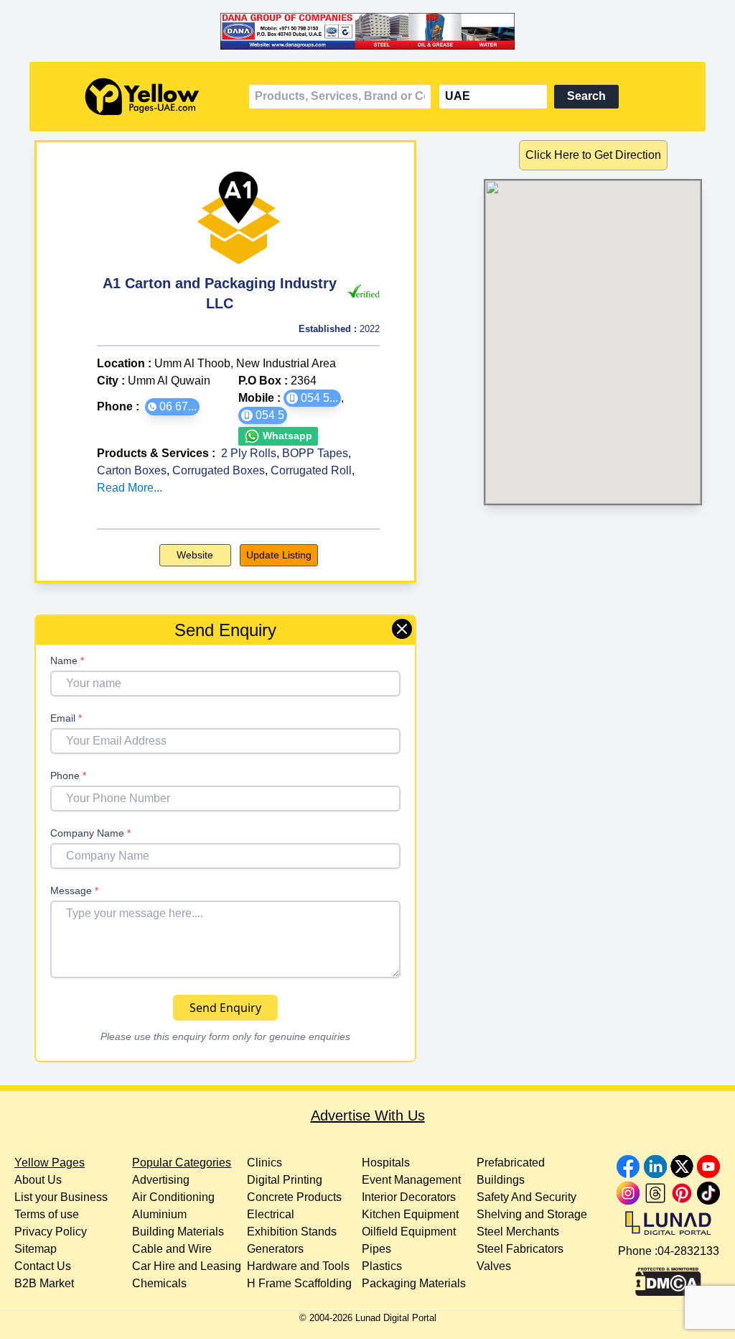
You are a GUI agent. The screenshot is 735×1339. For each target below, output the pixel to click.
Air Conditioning (173, 1197)
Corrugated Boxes (218, 470)
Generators (275, 1249)
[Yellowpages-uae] (142, 96)
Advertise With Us (368, 1115)
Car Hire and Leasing (186, 1266)
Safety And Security (526, 1197)
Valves (494, 1266)
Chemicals (159, 1283)
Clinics (264, 1162)
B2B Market (44, 1283)
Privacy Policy (50, 1231)
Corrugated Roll (311, 470)
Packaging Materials (414, 1283)
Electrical (270, 1214)
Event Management (411, 1180)
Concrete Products (294, 1197)
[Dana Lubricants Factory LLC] (367, 31)
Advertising (160, 1180)
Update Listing (279, 555)
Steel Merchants (518, 1231)
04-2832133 (688, 1251)
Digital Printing (284, 1180)
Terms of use (46, 1214)
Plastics (382, 1266)
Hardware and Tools (298, 1266)
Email (66, 718)
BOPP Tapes (315, 453)
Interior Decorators (409, 1197)
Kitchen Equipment (410, 1214)
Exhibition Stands (292, 1231)
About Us (38, 1180)
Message (74, 890)
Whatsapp (286, 435)
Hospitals (386, 1162)
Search (586, 96)
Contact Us (42, 1266)
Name (67, 660)
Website (195, 555)
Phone (68, 775)
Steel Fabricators (520, 1249)
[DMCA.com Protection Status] (668, 1278)
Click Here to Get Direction (593, 155)
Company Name (90, 833)
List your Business (61, 1197)
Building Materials (178, 1231)
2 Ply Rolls (248, 453)
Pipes (376, 1249)
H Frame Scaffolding (299, 1283)
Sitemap (35, 1249)
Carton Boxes (132, 470)
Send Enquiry (225, 1008)
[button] (172, 406)
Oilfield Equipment (409, 1231)
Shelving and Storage (532, 1214)
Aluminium (159, 1214)
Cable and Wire (172, 1249)
